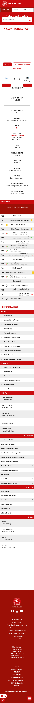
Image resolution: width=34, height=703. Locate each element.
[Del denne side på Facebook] (2, 696)
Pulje (17, 126)
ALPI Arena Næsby (17, 135)
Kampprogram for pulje (22, 64)
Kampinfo (7, 64)
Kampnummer (17, 110)
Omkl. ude (17, 161)
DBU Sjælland (17, 683)
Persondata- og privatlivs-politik (17, 691)
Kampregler (17, 68)
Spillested (17, 133)
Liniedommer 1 (17, 183)
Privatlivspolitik (17, 636)
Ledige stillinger (17, 622)
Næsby (6, 81)
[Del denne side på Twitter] (5, 696)
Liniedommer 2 (17, 191)
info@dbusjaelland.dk (17, 657)
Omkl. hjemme (17, 153)
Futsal (17, 686)
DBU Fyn (17, 672)
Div (17, 128)
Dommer (17, 176)
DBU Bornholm (17, 669)
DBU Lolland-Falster (17, 680)
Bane (17, 145)
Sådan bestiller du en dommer (17, 625)
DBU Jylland (17, 675)
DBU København (17, 677)
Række (17, 118)
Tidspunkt (17, 168)
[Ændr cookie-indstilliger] (3, 700)
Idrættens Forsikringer (17, 633)
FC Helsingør (27, 81)
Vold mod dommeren (17, 628)
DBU (17, 666)
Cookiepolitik (17, 639)
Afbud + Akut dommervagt (17, 630)
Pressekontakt (17, 619)
